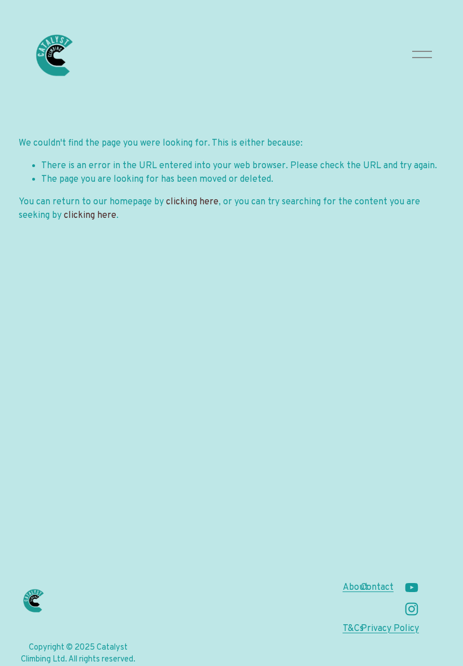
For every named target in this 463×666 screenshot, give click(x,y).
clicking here (192, 202)
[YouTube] (411, 587)
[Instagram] (411, 609)
